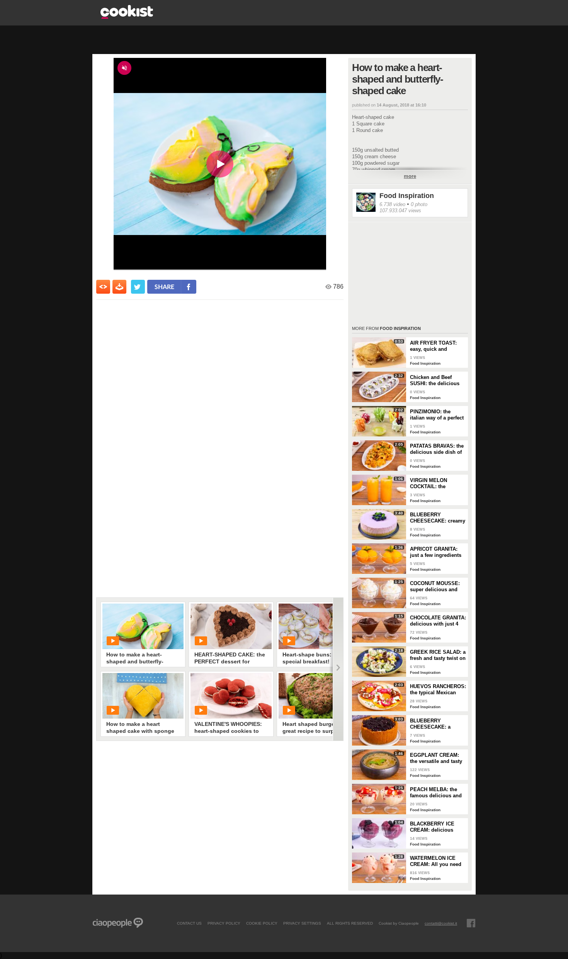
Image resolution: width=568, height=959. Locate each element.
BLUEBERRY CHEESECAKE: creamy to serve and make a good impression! (437, 518)
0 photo (419, 204)
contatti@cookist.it (441, 923)
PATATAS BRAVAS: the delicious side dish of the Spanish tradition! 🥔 (437, 449)
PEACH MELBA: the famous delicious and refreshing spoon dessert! (436, 792)
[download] (119, 287)
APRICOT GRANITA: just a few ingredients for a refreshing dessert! (435, 552)
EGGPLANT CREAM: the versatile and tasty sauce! (436, 758)
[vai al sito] (126, 17)
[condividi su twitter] (138, 287)
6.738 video (392, 204)
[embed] (103, 287)
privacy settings (302, 923)
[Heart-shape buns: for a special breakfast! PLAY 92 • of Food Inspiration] (319, 626)
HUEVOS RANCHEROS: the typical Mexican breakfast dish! (438, 689)
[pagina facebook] (471, 923)
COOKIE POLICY (261, 923)
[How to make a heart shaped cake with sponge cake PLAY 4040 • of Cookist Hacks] (143, 696)
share (164, 286)
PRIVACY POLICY (223, 923)
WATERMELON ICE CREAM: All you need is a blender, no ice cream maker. (435, 861)
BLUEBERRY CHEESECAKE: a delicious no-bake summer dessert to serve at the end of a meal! (434, 724)
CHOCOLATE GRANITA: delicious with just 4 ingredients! (438, 621)
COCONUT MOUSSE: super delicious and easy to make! (435, 586)
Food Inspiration (406, 196)
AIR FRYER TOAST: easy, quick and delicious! (433, 346)
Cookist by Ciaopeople (399, 923)
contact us (189, 923)
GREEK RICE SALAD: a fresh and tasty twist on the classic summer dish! (438, 655)
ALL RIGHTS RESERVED (350, 923)
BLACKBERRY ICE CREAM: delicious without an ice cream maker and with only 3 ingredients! (436, 827)
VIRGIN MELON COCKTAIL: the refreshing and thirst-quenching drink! (435, 483)
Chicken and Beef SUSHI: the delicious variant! (434, 380)
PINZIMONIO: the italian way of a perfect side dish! (437, 415)
